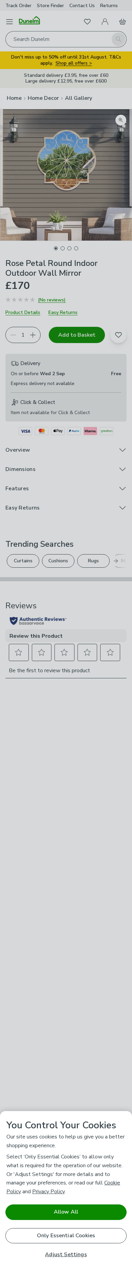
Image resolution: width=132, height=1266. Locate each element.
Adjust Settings (66, 1254)
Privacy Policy (48, 1191)
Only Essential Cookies (66, 1235)
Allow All (66, 1212)
